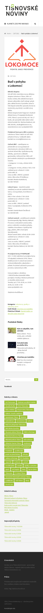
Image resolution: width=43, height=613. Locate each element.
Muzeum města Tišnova (13, 432)
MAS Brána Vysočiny (12, 428)
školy (27, 480)
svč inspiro (15, 469)
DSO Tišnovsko (23, 406)
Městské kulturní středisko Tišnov (15, 498)
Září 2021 (13, 76)
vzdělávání (9, 480)
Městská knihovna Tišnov (14, 436)
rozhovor (17, 462)
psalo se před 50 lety (13, 454)
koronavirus (21, 421)
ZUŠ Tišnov (19, 480)
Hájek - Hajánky (9, 510)
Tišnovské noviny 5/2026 (12, 534)
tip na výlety (32, 469)
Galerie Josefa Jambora (14, 413)
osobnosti (27, 443)
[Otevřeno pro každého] (12, 359)
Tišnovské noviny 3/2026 (12, 541)
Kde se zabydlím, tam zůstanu (25, 330)
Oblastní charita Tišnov (13, 443)
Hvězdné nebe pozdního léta (22, 344)
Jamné (6, 512)
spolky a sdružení (30, 466)
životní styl (9, 484)
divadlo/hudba (10, 406)
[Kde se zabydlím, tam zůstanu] (12, 330)
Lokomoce (19, 304)
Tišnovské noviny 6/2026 (12, 530)
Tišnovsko (9, 473)
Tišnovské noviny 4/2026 (12, 537)
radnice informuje (12, 458)
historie (23, 417)
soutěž (19, 466)
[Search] (35, 24)
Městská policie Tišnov (13, 439)
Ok (36, 379)
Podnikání (9, 451)
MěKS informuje (29, 432)
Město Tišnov (8, 496)
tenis (24, 469)
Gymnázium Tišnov (12, 417)
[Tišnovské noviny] (21, 16)
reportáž (8, 462)
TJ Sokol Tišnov (20, 473)
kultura (30, 421)
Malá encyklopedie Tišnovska (15, 425)
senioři (25, 462)
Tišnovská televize (10, 503)
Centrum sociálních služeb (27, 402)
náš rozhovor (28, 439)
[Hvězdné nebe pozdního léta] (12, 345)
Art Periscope (10, 402)
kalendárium (10, 421)
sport (16, 307)
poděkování (19, 451)
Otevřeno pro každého (25, 309)
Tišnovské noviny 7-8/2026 (13, 526)
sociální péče (10, 466)
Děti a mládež (10, 410)
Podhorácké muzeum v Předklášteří (18, 447)
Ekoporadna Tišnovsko (25, 410)
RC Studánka (24, 458)
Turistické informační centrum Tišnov (18, 477)
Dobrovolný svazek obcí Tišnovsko (16, 505)
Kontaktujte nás (9, 608)
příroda (25, 454)
